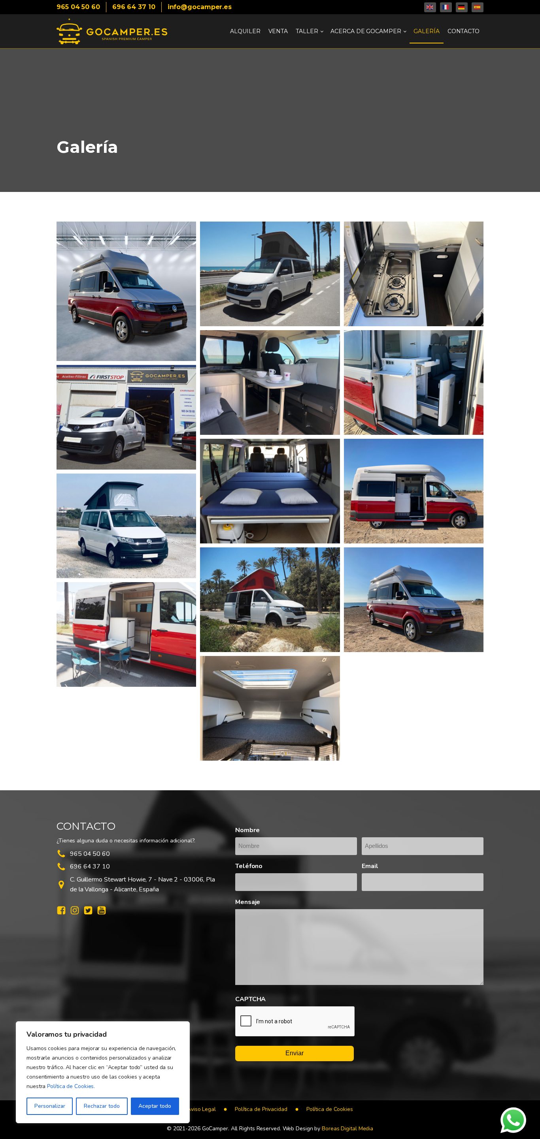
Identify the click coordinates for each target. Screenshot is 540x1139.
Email (370, 866)
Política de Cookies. (71, 1086)
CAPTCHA (250, 999)
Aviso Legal (201, 1109)
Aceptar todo (154, 1106)
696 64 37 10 (133, 7)
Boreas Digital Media (347, 1128)
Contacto (463, 31)
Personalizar (49, 1106)
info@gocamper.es (200, 7)
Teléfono (248, 866)
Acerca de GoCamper (365, 31)
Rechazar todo (102, 1106)
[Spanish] (477, 7)
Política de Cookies (329, 1109)
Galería (426, 31)
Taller (307, 31)
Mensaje (247, 902)
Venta (278, 31)
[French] (446, 7)
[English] (430, 7)
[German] (462, 7)
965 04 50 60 (78, 7)
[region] (103, 1072)
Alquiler (245, 31)
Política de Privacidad (261, 1109)
